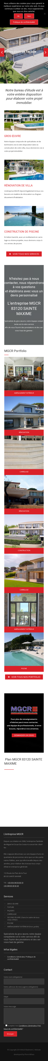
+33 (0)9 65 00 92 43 (11, 886)
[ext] (22, 613)
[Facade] (22, 416)
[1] (22, 376)
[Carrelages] (22, 573)
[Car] (22, 455)
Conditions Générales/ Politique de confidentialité (21, 958)
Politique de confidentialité (24, 22)
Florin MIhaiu (29, 1054)
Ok (18, 16)
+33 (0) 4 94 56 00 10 (15, 882)
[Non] (44, 13)
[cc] (22, 534)
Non (29, 16)
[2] (22, 495)
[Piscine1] (22, 652)
